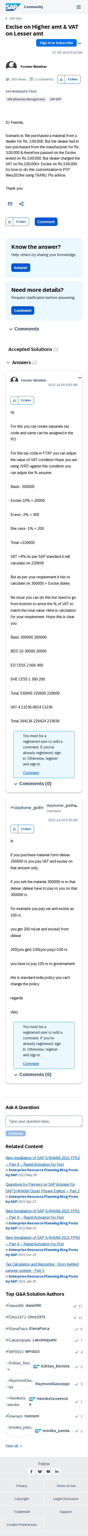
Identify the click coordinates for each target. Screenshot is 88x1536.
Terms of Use (66, 1486)
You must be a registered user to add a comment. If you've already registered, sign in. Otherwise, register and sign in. (42, 750)
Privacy (21, 1486)
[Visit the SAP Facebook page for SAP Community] (31, 1471)
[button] (61, 79)
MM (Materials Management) (26, 99)
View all (12, 1446)
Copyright (22, 1499)
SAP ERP (55, 99)
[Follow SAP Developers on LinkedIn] (57, 1471)
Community (33, 7)
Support (66, 1512)
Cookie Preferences (22, 1525)
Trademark (22, 1512)
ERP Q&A (15, 18)
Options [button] (79, 43)
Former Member (34, 66)
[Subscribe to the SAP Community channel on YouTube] (48, 1471)
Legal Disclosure (66, 1499)
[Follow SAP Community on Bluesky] (40, 1471)
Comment (46, 222)
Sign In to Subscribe (56, 43)
